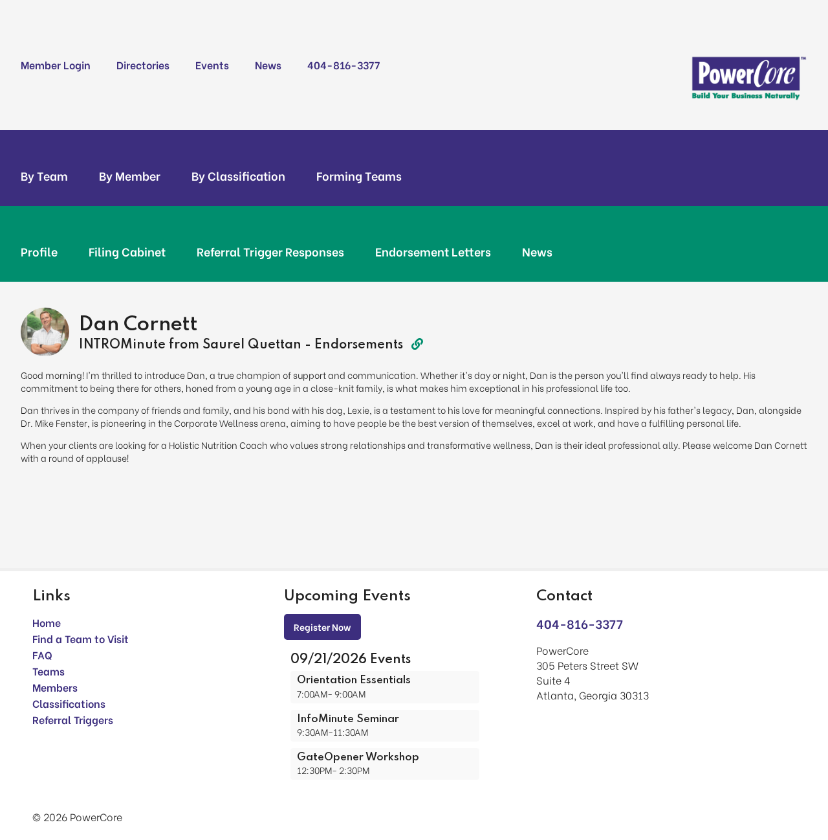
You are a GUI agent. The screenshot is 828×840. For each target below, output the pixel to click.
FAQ (42, 654)
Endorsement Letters (433, 251)
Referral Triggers (72, 719)
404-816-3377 (343, 64)
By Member (129, 175)
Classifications (68, 703)
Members (55, 686)
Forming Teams (359, 175)
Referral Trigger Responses (270, 251)
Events (212, 64)
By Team (44, 175)
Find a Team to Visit (80, 638)
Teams (48, 670)
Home (46, 622)
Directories (142, 64)
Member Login (56, 64)
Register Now (322, 626)
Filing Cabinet (127, 251)
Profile (39, 251)
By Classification (238, 175)
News (268, 64)
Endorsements (360, 345)
